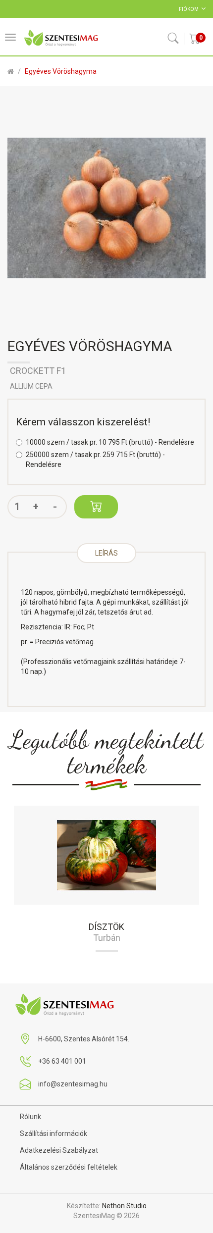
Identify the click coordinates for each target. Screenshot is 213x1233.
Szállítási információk (53, 1133)
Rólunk (30, 1117)
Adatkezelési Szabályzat (59, 1150)
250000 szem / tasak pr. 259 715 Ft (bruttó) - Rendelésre (95, 459)
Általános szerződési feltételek (68, 1167)
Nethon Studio (124, 1206)
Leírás (106, 553)
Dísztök (106, 927)
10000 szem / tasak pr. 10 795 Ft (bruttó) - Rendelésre (110, 442)
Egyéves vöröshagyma (61, 71)
